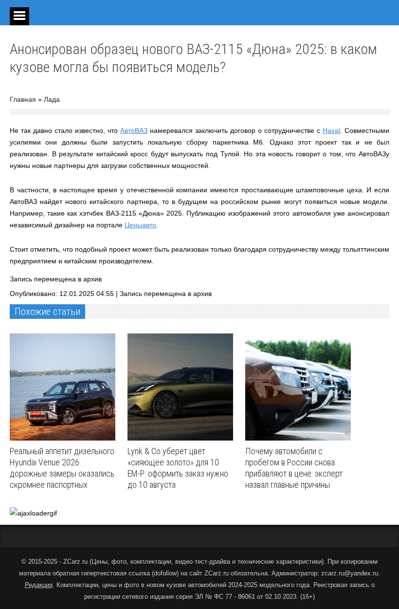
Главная (23, 99)
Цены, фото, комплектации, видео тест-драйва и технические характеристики (206, 561)
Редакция (39, 585)
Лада (52, 99)
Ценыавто (140, 225)
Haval (331, 130)
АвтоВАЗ (133, 130)
